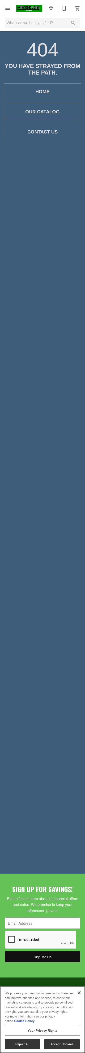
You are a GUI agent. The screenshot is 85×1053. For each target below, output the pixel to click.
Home (42, 91)
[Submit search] (73, 23)
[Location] (51, 8)
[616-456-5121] (64, 8)
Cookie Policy (24, 1021)
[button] (7, 8)
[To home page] (29, 8)
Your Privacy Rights (42, 1030)
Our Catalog (42, 111)
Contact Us (42, 131)
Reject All (22, 1044)
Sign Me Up (42, 956)
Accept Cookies (62, 1044)
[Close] (79, 993)
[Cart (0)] (77, 8)
